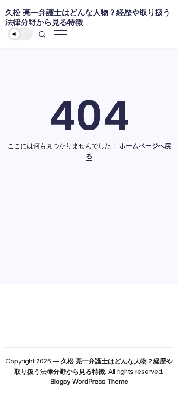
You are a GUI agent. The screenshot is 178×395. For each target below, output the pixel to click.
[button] (20, 34)
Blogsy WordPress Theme (89, 381)
